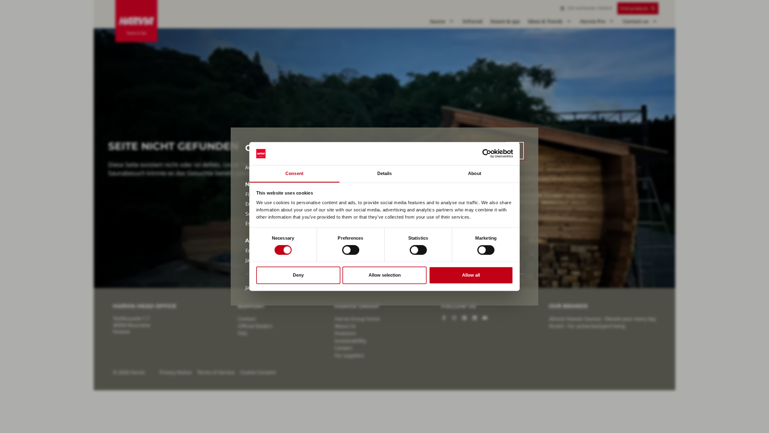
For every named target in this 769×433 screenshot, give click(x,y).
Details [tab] (384, 173)
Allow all (471, 275)
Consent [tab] (294, 173)
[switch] (350, 250)
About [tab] (474, 173)
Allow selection (385, 275)
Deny (298, 275)
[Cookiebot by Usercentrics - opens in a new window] (486, 153)
